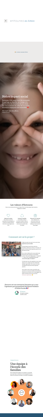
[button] (5, 21)
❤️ (28, 107)
